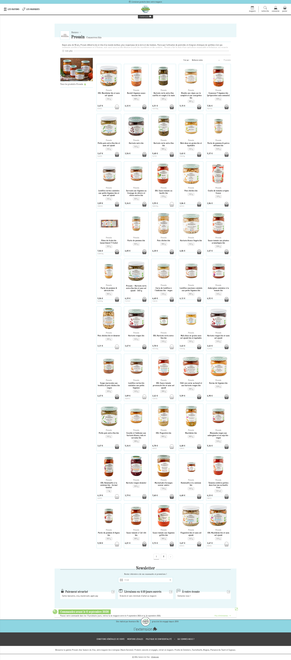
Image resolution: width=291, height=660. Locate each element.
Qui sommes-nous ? (186, 639)
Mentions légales (135, 639)
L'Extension (155, 657)
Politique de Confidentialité (159, 639)
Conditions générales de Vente (111, 639)
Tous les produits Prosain (71, 84)
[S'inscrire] (168, 580)
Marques (75, 32)
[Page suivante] (170, 556)
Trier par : (186, 60)
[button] (265, 9)
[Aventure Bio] (145, 621)
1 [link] (156, 556)
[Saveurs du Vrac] (145, 9)
